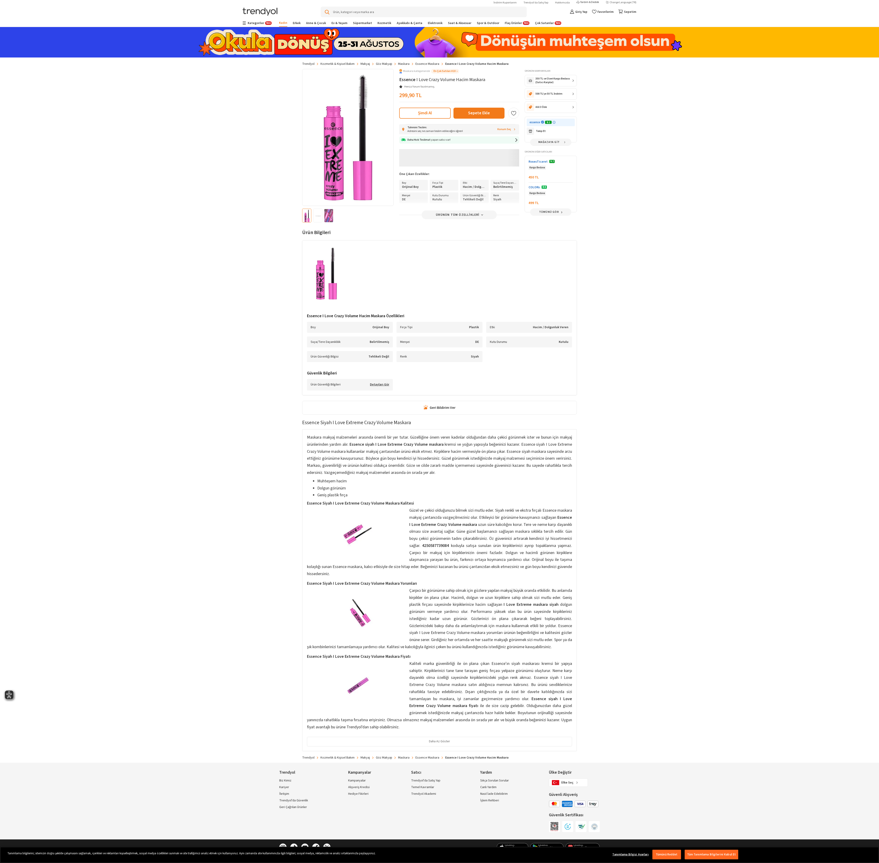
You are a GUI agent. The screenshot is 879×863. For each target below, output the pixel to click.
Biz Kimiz (285, 780)
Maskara (404, 64)
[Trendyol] (260, 12)
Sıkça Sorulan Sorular (494, 780)
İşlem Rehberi (489, 800)
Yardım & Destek (589, 2)
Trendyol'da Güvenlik (293, 800)
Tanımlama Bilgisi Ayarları (630, 854)
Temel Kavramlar (422, 787)
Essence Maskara (427, 64)
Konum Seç (504, 129)
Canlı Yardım (488, 787)
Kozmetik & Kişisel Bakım (337, 64)
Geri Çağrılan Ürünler (293, 807)
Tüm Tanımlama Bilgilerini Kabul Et (711, 854)
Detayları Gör (379, 385)
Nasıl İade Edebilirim (494, 794)
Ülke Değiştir (560, 772)
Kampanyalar (357, 780)
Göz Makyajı (384, 64)
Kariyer (284, 787)
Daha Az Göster (439, 741)
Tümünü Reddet (667, 854)
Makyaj (365, 64)
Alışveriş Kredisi (359, 787)
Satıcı (416, 772)
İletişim (284, 794)
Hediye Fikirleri (358, 794)
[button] (429, 71)
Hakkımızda (562, 3)
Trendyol (308, 64)
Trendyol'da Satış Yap (536, 3)
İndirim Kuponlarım (505, 3)
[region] (439, 855)
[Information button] (554, 122)
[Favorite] (513, 113)
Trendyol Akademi (423, 794)
